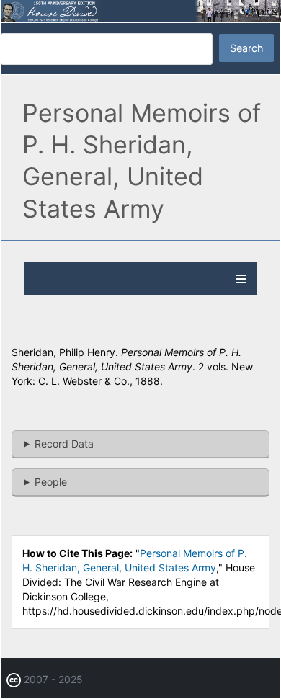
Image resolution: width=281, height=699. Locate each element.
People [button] (51, 482)
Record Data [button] (64, 443)
